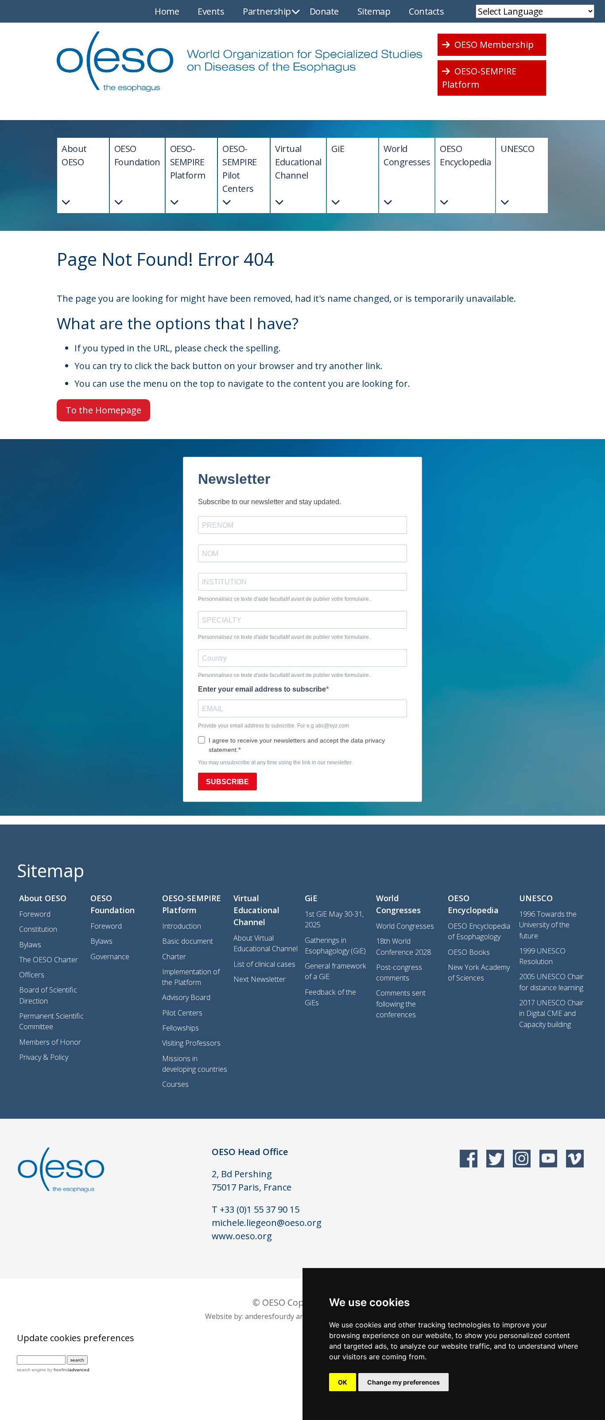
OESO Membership (493, 45)
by (57, 1369)
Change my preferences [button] (403, 1382)
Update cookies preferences (75, 1338)
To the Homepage (103, 410)
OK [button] (342, 1382)
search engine (31, 1369)
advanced (79, 1369)
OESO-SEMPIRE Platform (479, 77)
